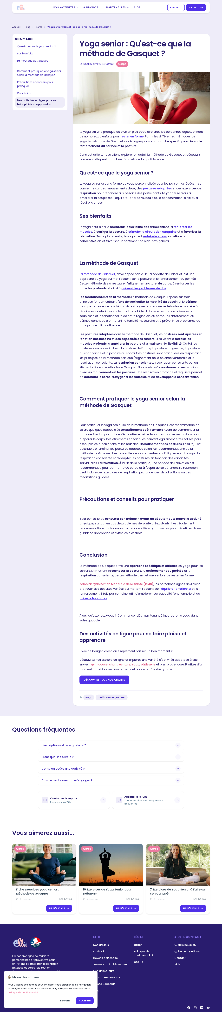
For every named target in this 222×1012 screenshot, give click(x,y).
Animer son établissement (110, 964)
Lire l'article (57, 908)
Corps (39, 27)
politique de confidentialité (23, 992)
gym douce (99, 664)
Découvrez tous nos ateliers (104, 680)
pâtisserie (148, 664)
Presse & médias (104, 984)
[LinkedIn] (201, 1007)
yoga (135, 664)
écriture (125, 664)
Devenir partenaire (105, 958)
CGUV (138, 945)
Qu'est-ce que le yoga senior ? (36, 46)
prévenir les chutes (93, 598)
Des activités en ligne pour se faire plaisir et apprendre (36, 102)
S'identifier (196, 7)
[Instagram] (195, 1007)
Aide (137, 7)
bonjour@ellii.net (189, 951)
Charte (138, 962)
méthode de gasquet (112, 697)
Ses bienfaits (25, 53)
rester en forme (132, 136)
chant (113, 664)
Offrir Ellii (98, 951)
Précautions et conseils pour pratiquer (35, 84)
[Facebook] (188, 1007)
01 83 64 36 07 (187, 945)
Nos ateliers (101, 945)
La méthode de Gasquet (32, 61)
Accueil (16, 27)
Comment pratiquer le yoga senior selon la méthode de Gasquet (39, 73)
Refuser (65, 1000)
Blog (28, 27)
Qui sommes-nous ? (106, 977)
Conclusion (24, 93)
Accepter (85, 1000)
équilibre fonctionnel (176, 589)
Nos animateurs (103, 971)
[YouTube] (208, 1007)
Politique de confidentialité (143, 953)
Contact (176, 7)
